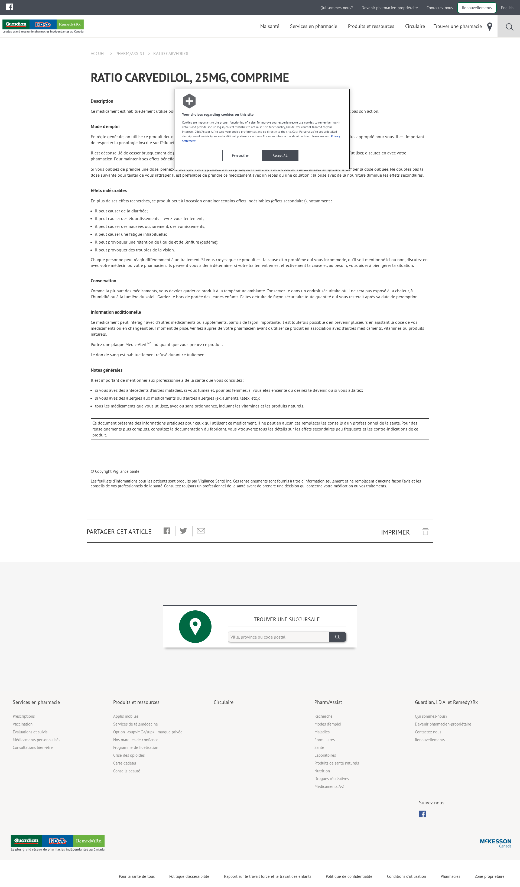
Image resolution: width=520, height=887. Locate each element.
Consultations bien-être (33, 747)
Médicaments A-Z (329, 786)
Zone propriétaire (490, 876)
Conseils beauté (126, 770)
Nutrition (322, 770)
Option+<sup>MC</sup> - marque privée (148, 731)
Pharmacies (450, 876)
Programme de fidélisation (135, 747)
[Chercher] (337, 637)
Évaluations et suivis (30, 731)
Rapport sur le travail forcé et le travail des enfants (267, 876)
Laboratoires (325, 755)
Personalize (240, 155)
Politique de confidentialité (349, 876)
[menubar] (9, 7)
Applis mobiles (125, 716)
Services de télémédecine (135, 724)
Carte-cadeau (124, 763)
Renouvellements (477, 7)
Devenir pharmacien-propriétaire (390, 7)
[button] (167, 531)
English (507, 7)
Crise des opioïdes (129, 755)
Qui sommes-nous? (336, 7)
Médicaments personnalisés (36, 739)
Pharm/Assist (130, 53)
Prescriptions (24, 716)
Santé (319, 747)
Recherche (323, 716)
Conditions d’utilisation (406, 876)
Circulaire (223, 702)
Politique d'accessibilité (189, 876)
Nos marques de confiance (135, 739)
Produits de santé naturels (336, 763)
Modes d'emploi (327, 724)
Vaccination (22, 724)
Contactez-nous (440, 7)
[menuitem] (9, 7)
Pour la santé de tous (137, 876)
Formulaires (324, 739)
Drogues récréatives (331, 778)
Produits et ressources (136, 702)
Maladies (322, 731)
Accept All (280, 155)
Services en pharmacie (36, 702)
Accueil (99, 53)
